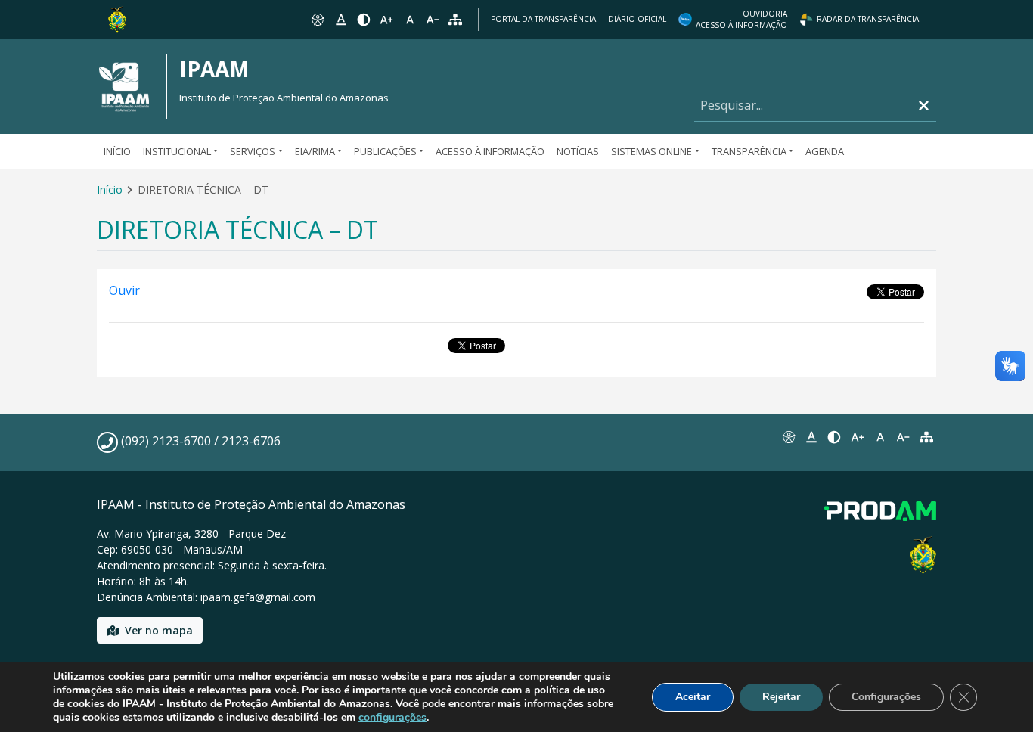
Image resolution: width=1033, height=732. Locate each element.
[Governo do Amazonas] (117, 18)
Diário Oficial (637, 19)
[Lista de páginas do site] (926, 437)
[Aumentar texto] (386, 19)
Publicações (385, 151)
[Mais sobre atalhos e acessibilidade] (788, 437)
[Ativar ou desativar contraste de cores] (364, 19)
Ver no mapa (159, 630)
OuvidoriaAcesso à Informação (741, 19)
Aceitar (692, 697)
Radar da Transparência (868, 19)
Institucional (177, 151)
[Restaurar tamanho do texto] (410, 19)
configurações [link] (392, 717)
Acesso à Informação (490, 151)
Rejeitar (781, 697)
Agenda (824, 151)
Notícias (578, 151)
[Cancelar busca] (923, 105)
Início (117, 151)
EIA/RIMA (315, 151)
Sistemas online (651, 151)
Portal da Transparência (543, 19)
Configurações (886, 697)
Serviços (252, 151)
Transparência (749, 151)
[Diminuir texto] (432, 19)
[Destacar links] (340, 19)
